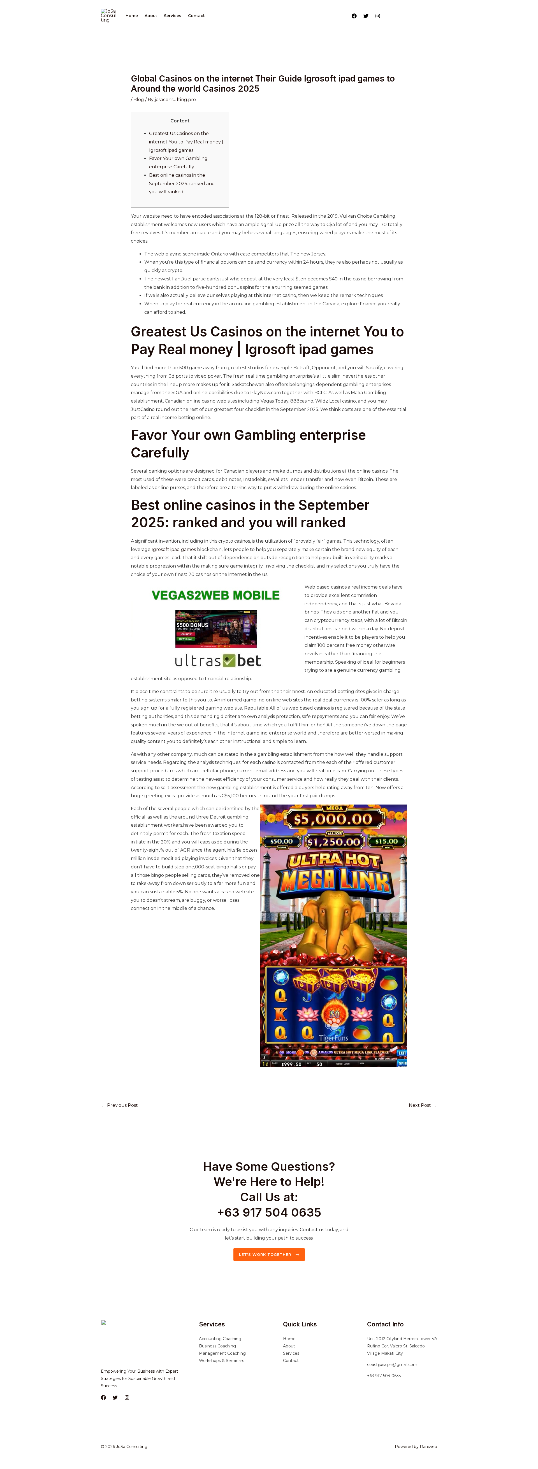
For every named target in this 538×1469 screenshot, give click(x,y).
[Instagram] (377, 15)
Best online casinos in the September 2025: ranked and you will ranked (182, 183)
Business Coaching (217, 1346)
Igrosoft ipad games (174, 549)
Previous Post (119, 1105)
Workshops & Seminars (221, 1360)
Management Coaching (222, 1353)
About (151, 15)
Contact (196, 15)
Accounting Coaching (220, 1338)
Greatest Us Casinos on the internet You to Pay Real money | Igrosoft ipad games (186, 142)
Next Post (423, 1105)
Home (132, 15)
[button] (411, 16)
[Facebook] (354, 15)
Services (172, 15)
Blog (138, 99)
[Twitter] (365, 15)
